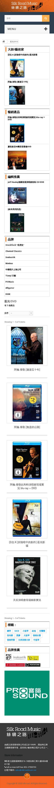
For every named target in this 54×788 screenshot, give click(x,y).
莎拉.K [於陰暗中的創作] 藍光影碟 (27, 543)
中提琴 (36, 640)
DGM (8, 294)
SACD (16, 631)
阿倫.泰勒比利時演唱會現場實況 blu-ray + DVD (27, 486)
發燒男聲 (11, 640)
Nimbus (9, 263)
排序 (6, 313)
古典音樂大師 (24, 640)
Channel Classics (14, 251)
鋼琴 (9, 631)
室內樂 (10, 635)
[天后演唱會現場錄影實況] (27, 576)
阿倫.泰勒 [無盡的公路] (27, 427)
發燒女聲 (37, 635)
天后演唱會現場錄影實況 (27, 600)
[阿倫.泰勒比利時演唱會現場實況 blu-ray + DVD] (27, 460)
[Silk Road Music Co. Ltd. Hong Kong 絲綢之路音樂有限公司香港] (27, 6)
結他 (34, 631)
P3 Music (10, 282)
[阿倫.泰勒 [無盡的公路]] (27, 403)
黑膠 (18, 635)
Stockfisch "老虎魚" (15, 245)
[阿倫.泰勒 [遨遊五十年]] (27, 345)
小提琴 (25, 631)
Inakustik (10, 257)
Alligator (10, 288)
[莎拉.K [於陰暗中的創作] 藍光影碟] (27, 518)
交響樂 (42, 631)
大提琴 (27, 635)
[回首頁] (3, 41)
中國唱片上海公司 (13, 269)
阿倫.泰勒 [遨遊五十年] (27, 369)
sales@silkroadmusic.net (25, 770)
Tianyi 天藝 (11, 276)
